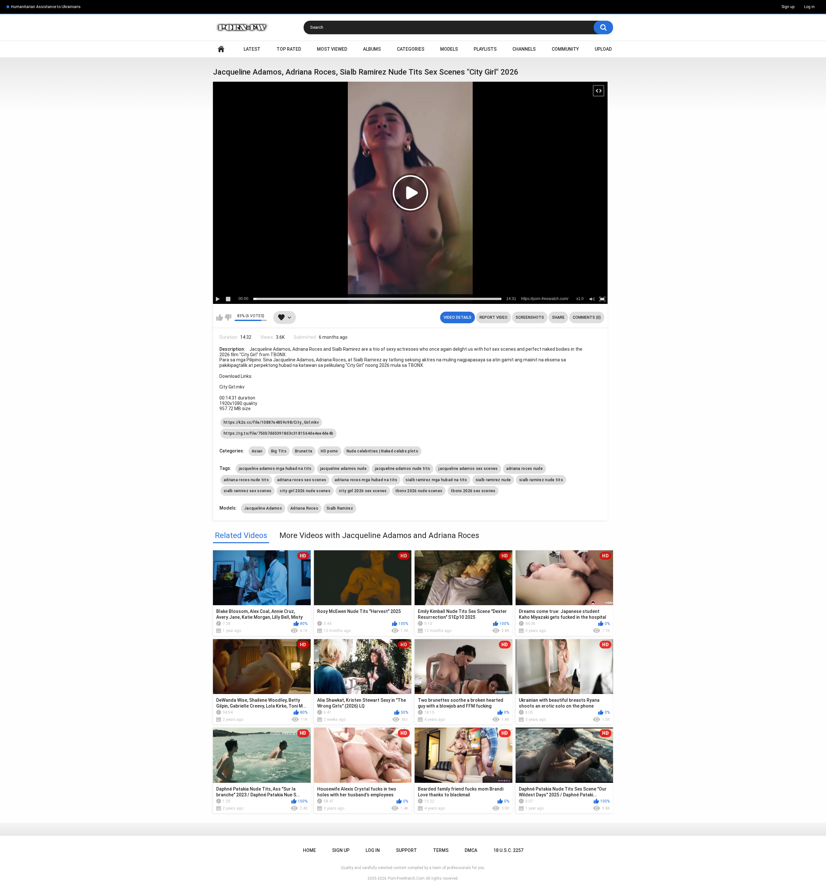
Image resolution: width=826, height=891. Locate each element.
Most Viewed (332, 49)
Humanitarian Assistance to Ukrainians (46, 7)
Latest (252, 49)
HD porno (329, 451)
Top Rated (289, 49)
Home (221, 49)
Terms (440, 850)
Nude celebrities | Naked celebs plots (382, 451)
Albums (372, 49)
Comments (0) (587, 317)
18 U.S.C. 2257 (508, 850)
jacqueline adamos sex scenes (468, 468)
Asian (257, 451)
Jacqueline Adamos (263, 508)
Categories (410, 49)
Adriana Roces (304, 508)
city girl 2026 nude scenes (305, 491)
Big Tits (279, 451)
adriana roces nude (524, 468)
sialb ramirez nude (493, 480)
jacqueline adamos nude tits (402, 468)
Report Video (493, 317)
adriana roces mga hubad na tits (366, 480)
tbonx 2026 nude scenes (419, 491)
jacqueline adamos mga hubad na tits (275, 468)
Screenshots (530, 317)
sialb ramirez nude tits (541, 480)
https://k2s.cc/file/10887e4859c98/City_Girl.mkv (271, 422)
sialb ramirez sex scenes (247, 491)
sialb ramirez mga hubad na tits (436, 480)
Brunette (303, 451)
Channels (524, 49)
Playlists (485, 49)
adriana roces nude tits (246, 480)
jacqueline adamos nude (343, 468)
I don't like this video (228, 317)
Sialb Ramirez (340, 508)
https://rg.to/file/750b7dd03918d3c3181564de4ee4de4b (278, 433)
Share (558, 317)
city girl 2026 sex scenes (363, 491)
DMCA (471, 850)
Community (565, 49)
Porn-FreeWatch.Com (406, 878)
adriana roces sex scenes (301, 480)
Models (449, 49)
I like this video (219, 317)
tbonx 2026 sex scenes (473, 491)
